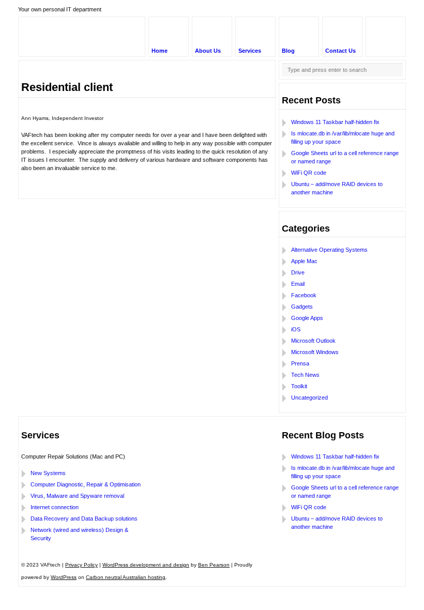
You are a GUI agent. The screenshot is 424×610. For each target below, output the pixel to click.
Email (298, 284)
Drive (298, 272)
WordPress (64, 577)
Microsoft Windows (315, 352)
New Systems (48, 473)
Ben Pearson (214, 565)
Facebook (303, 295)
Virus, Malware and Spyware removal (77, 496)
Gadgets (302, 306)
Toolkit (299, 386)
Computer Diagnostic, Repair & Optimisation (86, 484)
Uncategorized (309, 397)
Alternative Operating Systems (329, 250)
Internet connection (55, 507)
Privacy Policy (81, 565)
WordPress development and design (145, 565)
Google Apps (307, 318)
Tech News (305, 375)
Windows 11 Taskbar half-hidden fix (335, 122)
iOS (295, 329)
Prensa (300, 363)
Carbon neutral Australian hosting (125, 577)
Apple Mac (304, 261)
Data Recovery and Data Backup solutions (84, 518)
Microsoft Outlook (313, 341)
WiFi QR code (308, 173)
